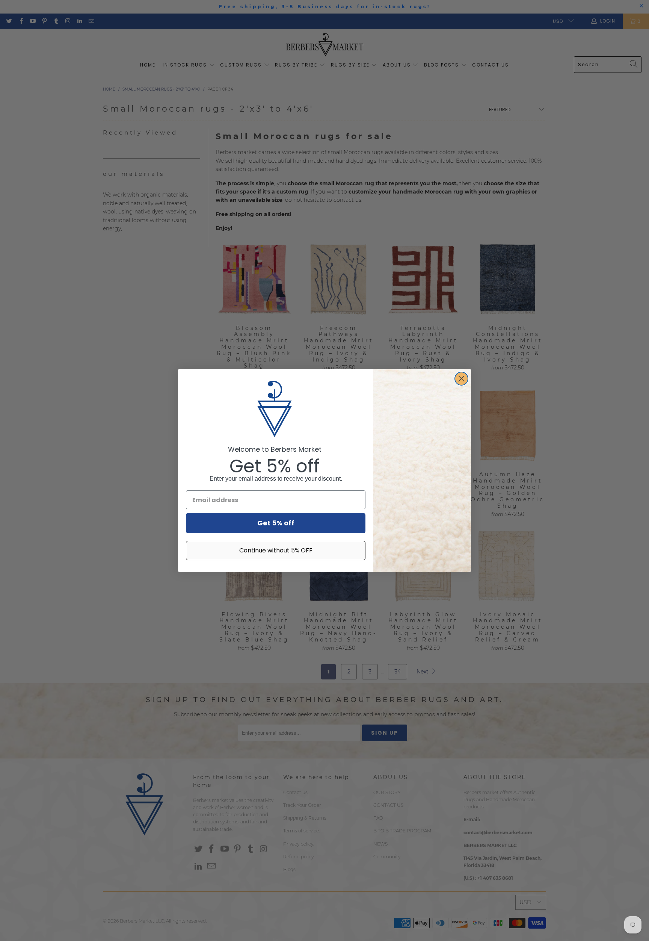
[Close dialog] (461, 378)
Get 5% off (275, 523)
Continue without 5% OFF (275, 550)
